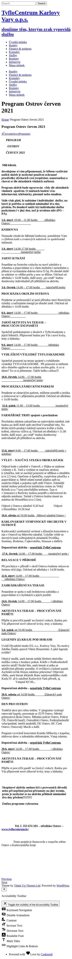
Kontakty (14, 78)
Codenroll (46, 954)
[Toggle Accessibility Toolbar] (4, 889)
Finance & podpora (20, 74)
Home (5, 119)
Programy (24, 133)
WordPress (62, 885)
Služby (13, 84)
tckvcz (15, 133)
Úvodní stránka (18, 42)
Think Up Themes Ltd (27, 885)
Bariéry (13, 71)
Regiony (14, 88)
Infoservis (14, 91)
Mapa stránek (17, 94)
